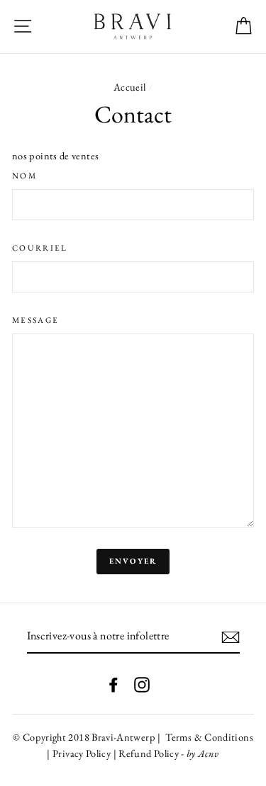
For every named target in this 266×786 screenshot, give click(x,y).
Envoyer (133, 561)
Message (35, 319)
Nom (24, 175)
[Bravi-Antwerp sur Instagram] (142, 684)
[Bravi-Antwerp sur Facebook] (113, 684)
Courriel (40, 247)
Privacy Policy (82, 753)
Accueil (129, 86)
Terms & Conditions (208, 737)
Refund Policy (148, 753)
